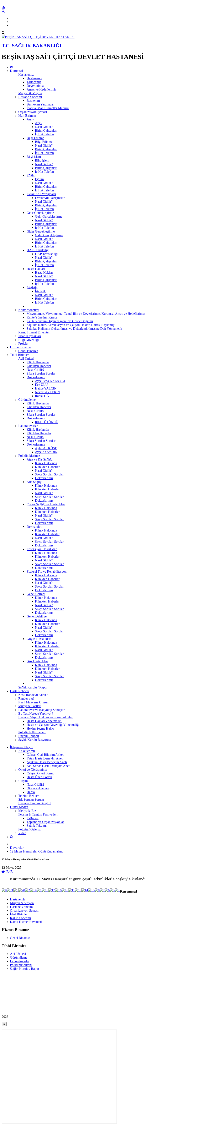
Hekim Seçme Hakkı (40, 728)
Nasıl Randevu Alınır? (33, 695)
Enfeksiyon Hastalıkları (42, 549)
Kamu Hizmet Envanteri (34, 332)
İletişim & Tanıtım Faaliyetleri (37, 814)
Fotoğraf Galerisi (29, 829)
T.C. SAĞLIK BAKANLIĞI (31, 45)
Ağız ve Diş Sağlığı (39, 459)
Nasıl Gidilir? (44, 127)
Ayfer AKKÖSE (46, 448)
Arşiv (30, 119)
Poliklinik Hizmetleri (32, 732)
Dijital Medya (19, 807)
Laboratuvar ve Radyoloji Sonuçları (41, 710)
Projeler (23, 343)
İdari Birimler (27, 115)
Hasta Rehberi (19, 691)
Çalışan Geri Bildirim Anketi (45, 754)
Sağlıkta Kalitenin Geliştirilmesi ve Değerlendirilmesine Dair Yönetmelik (74, 328)
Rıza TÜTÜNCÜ (46, 422)
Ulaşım (23, 781)
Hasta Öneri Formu (39, 777)
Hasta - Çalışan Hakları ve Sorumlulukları (45, 717)
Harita (31, 792)
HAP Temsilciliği (38, 250)
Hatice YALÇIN (46, 388)
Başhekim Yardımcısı (40, 104)
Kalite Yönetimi (28, 310)
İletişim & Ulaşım (21, 747)
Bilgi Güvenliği (28, 340)
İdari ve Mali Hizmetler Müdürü (48, 108)
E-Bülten (32, 818)
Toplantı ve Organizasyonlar (45, 822)
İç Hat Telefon (44, 134)
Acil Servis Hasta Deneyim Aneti (48, 766)
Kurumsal (16, 70)
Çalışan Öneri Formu (40, 773)
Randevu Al (26, 698)
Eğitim (31, 175)
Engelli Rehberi (28, 736)
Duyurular (17, 847)
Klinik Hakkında (38, 362)
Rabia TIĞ (42, 396)
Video (22, 833)
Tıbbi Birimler (19, 354)
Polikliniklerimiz (29, 455)
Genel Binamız (28, 351)
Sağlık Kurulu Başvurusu (35, 739)
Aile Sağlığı (34, 482)
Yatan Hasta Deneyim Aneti (45, 758)
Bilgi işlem (34, 156)
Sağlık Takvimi (37, 825)
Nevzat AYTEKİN (47, 392)
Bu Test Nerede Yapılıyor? (35, 713)
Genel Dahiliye (37, 616)
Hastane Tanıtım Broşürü (34, 803)
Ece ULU (41, 384)
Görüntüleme (27, 399)
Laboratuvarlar (28, 425)
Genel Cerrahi (36, 594)
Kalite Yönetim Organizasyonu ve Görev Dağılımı (60, 321)
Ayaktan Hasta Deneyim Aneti (47, 762)
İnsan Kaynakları (29, 336)
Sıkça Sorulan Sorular (41, 373)
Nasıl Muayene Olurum (33, 702)
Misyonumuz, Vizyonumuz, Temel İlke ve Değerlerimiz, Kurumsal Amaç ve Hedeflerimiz (86, 313)
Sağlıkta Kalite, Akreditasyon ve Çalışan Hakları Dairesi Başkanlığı (71, 325)
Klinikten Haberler (39, 366)
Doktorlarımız (36, 377)
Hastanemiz (26, 74)
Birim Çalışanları (46, 130)
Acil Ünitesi (26, 358)
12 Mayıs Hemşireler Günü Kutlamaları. (36, 851)
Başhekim (33, 100)
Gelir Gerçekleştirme (40, 212)
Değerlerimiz (35, 85)
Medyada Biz (27, 810)
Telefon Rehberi (29, 795)
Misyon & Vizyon (30, 93)
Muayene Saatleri (29, 706)
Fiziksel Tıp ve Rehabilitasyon (47, 571)
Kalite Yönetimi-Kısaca (42, 317)
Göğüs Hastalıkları (39, 639)
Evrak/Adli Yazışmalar (41, 194)
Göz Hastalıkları (37, 661)
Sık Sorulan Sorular (31, 799)
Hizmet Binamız (20, 347)
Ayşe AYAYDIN (46, 452)
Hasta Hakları (36, 269)
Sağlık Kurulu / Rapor (32, 687)
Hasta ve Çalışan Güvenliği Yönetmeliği (53, 724)
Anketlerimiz (26, 751)
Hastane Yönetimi (30, 97)
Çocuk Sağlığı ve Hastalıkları (46, 504)
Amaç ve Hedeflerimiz (41, 89)
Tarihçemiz (34, 82)
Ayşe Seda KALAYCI (50, 381)
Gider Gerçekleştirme (41, 231)
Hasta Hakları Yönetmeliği (44, 721)
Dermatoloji (34, 526)
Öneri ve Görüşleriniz (32, 769)
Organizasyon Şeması (32, 112)
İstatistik (32, 287)
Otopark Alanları (38, 788)
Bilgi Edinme (35, 138)
